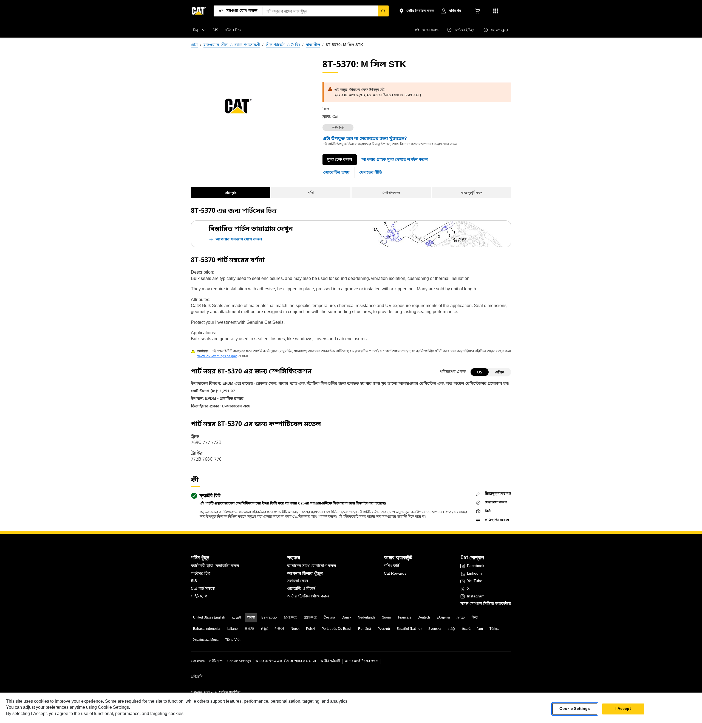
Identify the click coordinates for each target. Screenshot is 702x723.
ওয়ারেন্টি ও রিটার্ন (301, 588)
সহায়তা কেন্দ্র (297, 581)
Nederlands (366, 618)
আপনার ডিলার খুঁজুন (305, 573)
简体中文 (290, 618)
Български (269, 618)
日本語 (249, 629)
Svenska (434, 629)
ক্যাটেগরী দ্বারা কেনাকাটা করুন (215, 566)
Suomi (387, 618)
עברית (461, 618)
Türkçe (494, 629)
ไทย (480, 629)
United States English (209, 618)
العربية (236, 618)
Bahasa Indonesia (206, 629)
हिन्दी (475, 618)
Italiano (232, 629)
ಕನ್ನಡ (264, 629)
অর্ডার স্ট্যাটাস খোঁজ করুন (308, 596)
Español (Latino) (409, 629)
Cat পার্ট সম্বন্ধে (203, 588)
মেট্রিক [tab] (499, 372)
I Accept (623, 708)
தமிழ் (451, 629)
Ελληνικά (443, 618)
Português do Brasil (337, 629)
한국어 (279, 629)
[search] (383, 10)
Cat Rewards (395, 573)
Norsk (295, 629)
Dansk (346, 618)
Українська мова (206, 640)
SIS (194, 581)
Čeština (329, 618)
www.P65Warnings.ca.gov (217, 356)
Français (404, 618)
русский (384, 629)
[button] (394, 159)
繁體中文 (310, 618)
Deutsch (424, 618)
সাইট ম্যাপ (199, 596)
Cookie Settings (239, 661)
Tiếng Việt (232, 640)
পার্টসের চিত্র (200, 573)
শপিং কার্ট (391, 566)
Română (364, 629)
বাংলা (251, 618)
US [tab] (479, 372)
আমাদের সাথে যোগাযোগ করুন (311, 566)
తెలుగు (466, 629)
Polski (310, 629)
